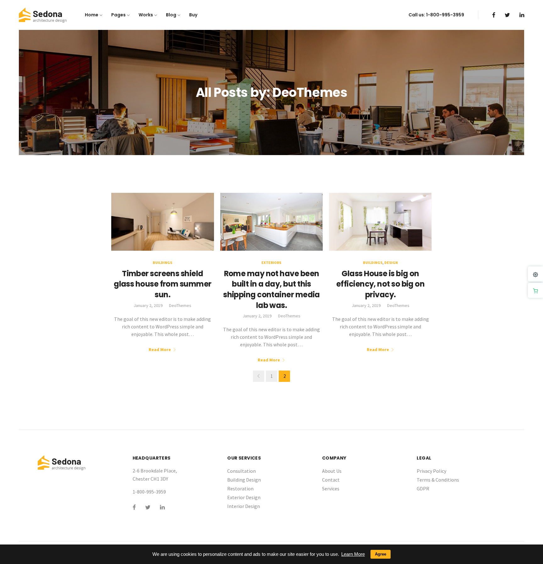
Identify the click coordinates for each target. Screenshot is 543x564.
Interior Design (243, 506)
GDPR (423, 488)
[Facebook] (493, 15)
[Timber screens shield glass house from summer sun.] (162, 221)
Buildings (162, 262)
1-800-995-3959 (445, 15)
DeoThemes (180, 305)
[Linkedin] (521, 15)
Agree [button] (380, 554)
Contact (331, 480)
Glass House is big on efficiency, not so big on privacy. (380, 284)
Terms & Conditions (438, 480)
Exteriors (271, 262)
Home (91, 15)
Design (391, 262)
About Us (332, 471)
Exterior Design (244, 497)
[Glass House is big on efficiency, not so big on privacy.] (380, 221)
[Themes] (535, 274)
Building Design (244, 480)
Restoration (240, 488)
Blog (171, 15)
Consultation (241, 471)
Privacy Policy (431, 471)
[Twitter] (507, 15)
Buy (193, 15)
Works (146, 15)
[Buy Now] (535, 290)
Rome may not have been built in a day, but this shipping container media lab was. (271, 289)
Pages (118, 15)
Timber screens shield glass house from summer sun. (162, 284)
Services (330, 488)
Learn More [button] (353, 554)
